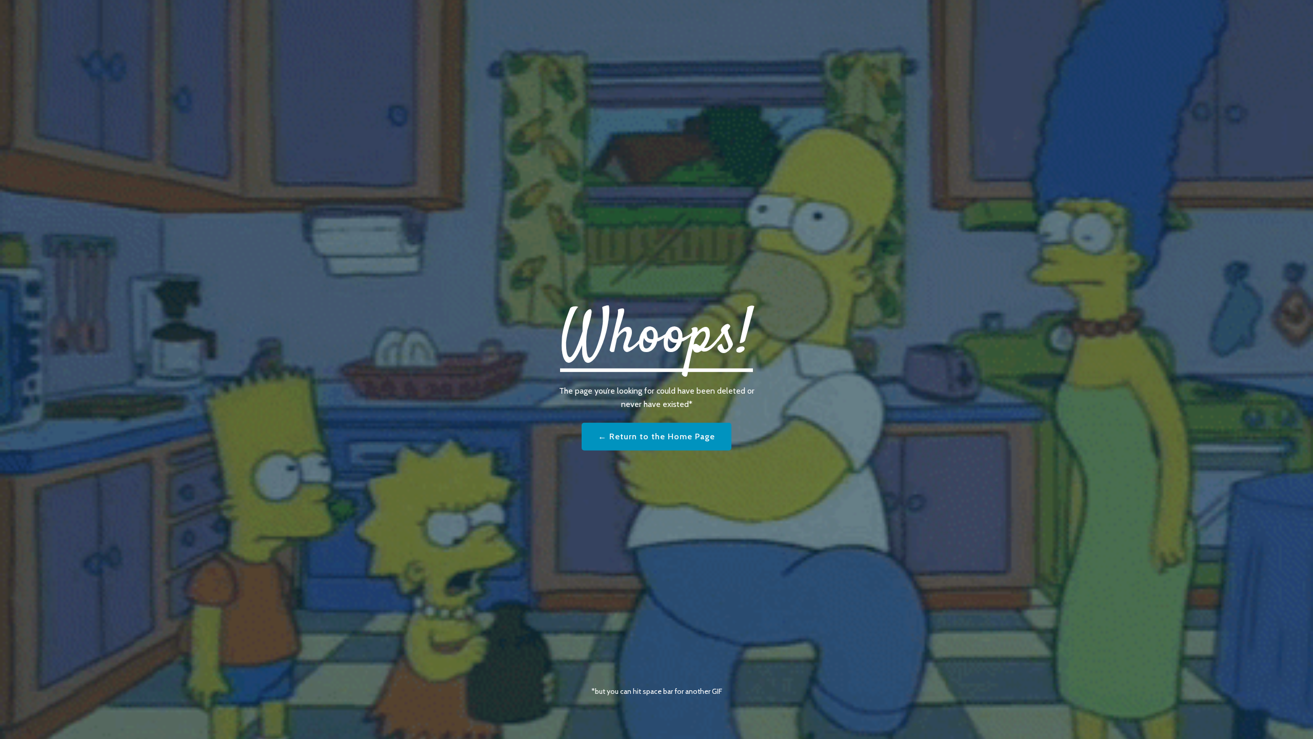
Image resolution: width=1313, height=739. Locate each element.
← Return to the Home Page (656, 436)
